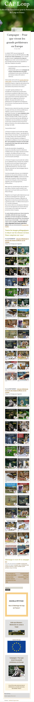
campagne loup (17, 565)
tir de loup (14, 567)
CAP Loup (17, 4)
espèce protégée (18, 566)
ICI (6, 562)
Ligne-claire (16, 700)
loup (11, 567)
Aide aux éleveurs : (16, 622)
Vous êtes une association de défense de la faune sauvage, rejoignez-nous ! (16, 687)
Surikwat (10, 700)
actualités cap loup (20, 563)
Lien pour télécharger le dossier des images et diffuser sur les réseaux (17, 240)
